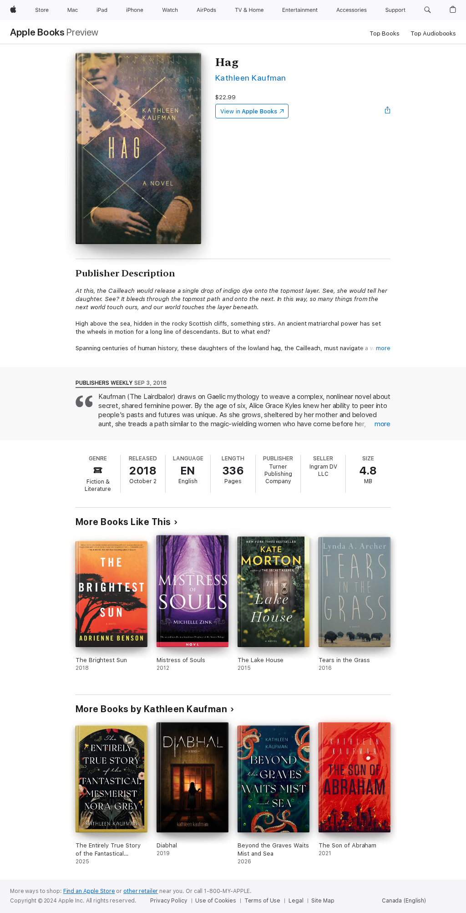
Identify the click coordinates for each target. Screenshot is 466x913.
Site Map (322, 901)
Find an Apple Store (89, 891)
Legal (296, 901)
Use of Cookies (215, 901)
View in (248, 111)
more (383, 348)
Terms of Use (262, 901)
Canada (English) (404, 901)
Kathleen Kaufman (250, 77)
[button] (427, 10)
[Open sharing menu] (387, 111)
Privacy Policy (168, 901)
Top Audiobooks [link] (433, 33)
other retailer (140, 891)
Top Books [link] (385, 33)
